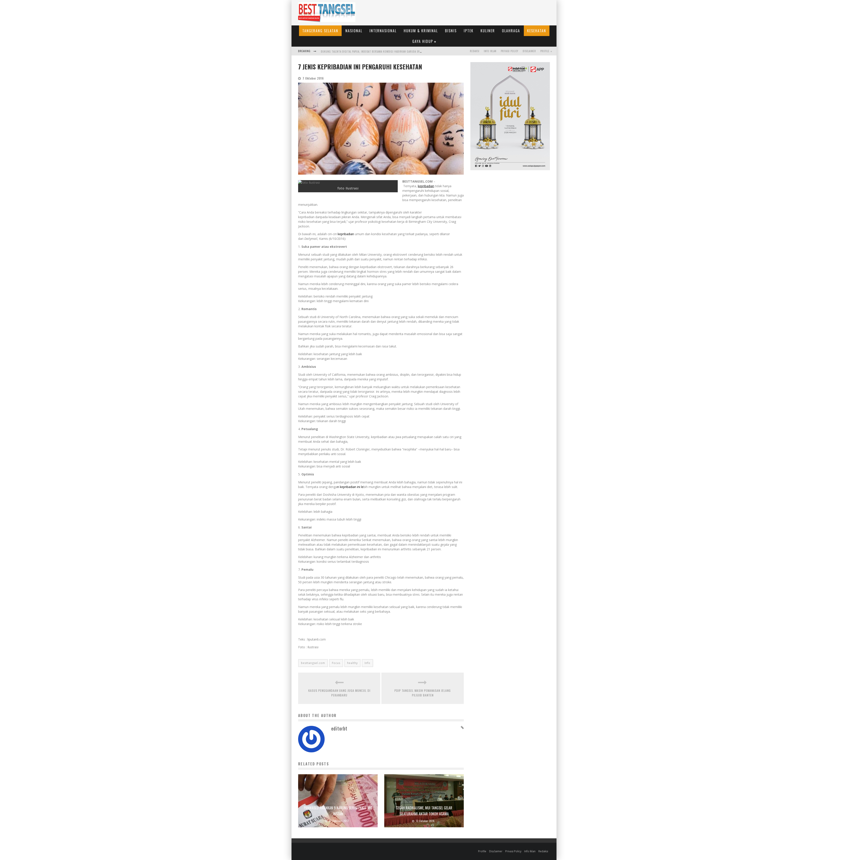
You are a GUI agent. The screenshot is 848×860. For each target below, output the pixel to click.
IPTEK (468, 30)
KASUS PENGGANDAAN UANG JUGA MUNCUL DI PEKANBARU (339, 692)
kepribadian (426, 186)
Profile (544, 51)
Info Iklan (490, 51)
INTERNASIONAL (383, 30)
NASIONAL (353, 30)
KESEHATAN (536, 30)
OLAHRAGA (511, 30)
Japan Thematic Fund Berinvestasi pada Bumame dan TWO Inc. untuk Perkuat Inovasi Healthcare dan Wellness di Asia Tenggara (402, 51)
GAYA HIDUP (422, 41)
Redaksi (474, 51)
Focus (336, 663)
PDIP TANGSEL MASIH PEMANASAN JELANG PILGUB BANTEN (422, 692)
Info (367, 663)
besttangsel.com (313, 663)
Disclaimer (529, 51)
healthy (352, 663)
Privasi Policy (509, 51)
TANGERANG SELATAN (320, 30)
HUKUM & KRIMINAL (421, 30)
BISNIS (451, 30)
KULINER (488, 30)
